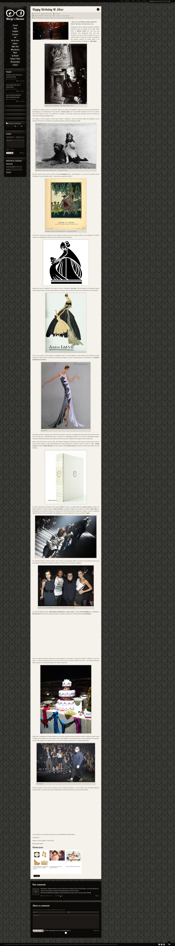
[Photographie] (15, 61)
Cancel (97, 930)
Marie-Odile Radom (47, 13)
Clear (23, 153)
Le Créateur (63, 15)
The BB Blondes (59, 895)
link (133, 1)
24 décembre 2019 (12, 78)
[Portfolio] (15, 31)
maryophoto (12, 126)
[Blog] (15, 27)
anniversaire (46, 17)
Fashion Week (51, 15)
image (128, 1)
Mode (68, 15)
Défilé (51, 17)
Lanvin (62, 17)
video (145, 1)
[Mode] (15, 52)
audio (139, 1)
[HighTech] (15, 46)
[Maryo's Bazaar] (15, 20)
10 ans (35, 17)
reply (98, 895)
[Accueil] (15, 24)
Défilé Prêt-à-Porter (43, 15)
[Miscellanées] (15, 49)
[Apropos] (15, 34)
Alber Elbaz (40, 17)
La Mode (58, 15)
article (122, 1)
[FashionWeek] (15, 58)
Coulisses (36, 15)
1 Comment (57, 13)
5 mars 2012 (37, 13)
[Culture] (15, 43)
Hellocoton (19, 126)
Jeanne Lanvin (56, 17)
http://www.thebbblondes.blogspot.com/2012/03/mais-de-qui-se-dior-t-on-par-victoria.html (65, 892)
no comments (21, 80)
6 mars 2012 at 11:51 (47, 895)
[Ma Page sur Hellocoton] (13, 123)
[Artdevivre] (15, 40)
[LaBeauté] (15, 55)
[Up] (169, 943)
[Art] (15, 37)
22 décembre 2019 (12, 89)
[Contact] (15, 64)
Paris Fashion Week (69, 17)
